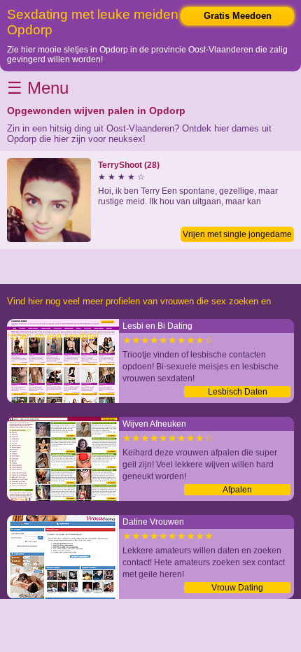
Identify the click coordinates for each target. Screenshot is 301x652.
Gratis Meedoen (238, 15)
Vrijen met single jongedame (237, 234)
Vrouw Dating (237, 588)
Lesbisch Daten (237, 392)
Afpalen (237, 490)
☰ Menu (38, 87)
